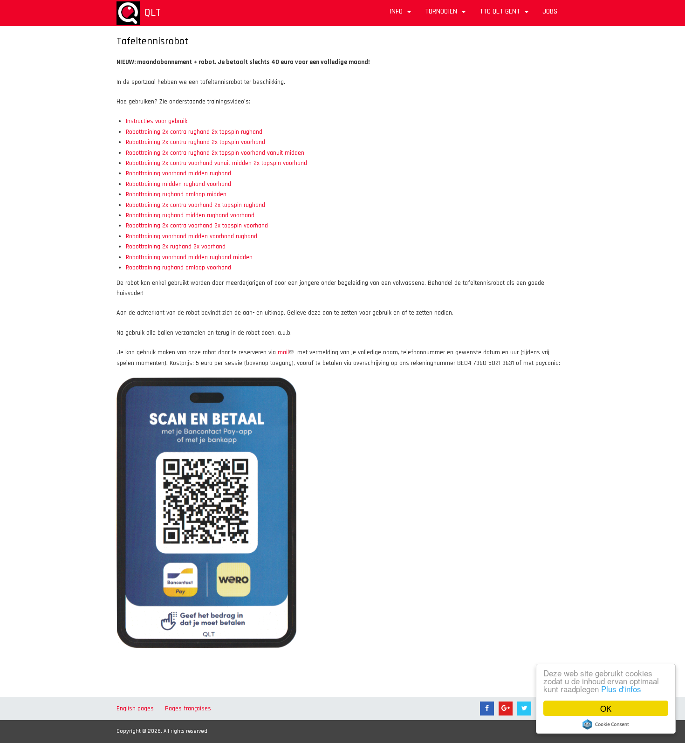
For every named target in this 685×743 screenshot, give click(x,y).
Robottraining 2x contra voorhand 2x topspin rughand (195, 205)
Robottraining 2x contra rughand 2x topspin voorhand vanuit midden (215, 153)
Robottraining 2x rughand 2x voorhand (176, 246)
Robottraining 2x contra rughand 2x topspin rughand (194, 132)
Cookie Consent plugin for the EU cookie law (605, 724)
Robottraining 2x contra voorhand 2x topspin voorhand (197, 225)
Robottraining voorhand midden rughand (178, 173)
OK (605, 708)
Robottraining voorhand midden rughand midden (189, 257)
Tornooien (446, 15)
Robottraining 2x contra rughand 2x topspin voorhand (195, 142)
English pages (135, 708)
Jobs (549, 11)
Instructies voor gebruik (156, 121)
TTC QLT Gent (505, 15)
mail (283, 352)
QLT (152, 13)
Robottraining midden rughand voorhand (178, 184)
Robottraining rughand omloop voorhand (178, 267)
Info (402, 15)
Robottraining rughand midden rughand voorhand (190, 215)
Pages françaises (188, 708)
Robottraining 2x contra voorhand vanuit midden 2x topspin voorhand (216, 163)
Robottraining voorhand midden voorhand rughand (191, 236)
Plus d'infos (621, 689)
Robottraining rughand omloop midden (176, 194)
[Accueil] (128, 13)
